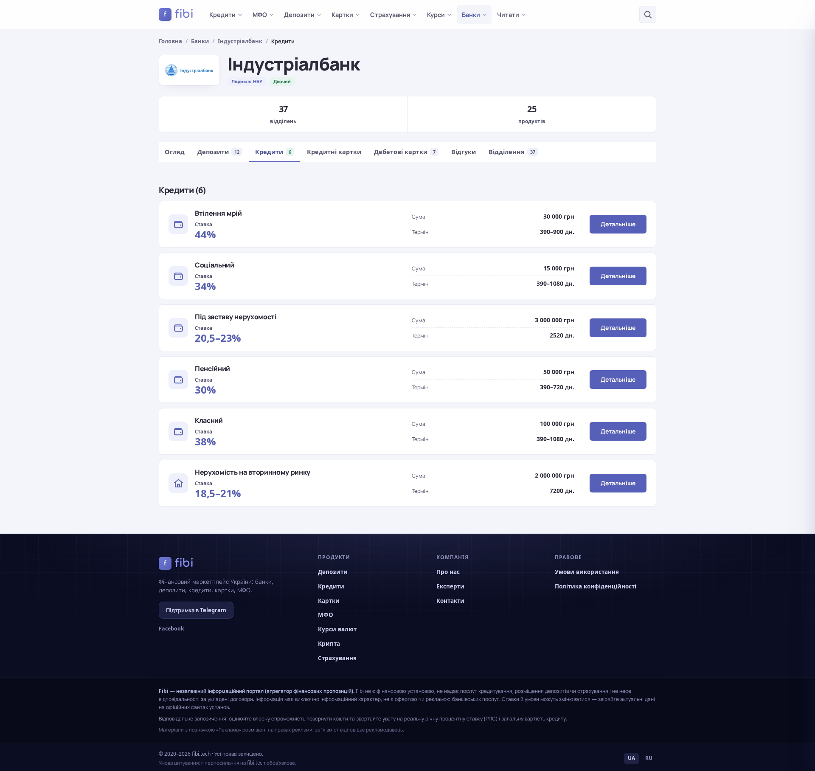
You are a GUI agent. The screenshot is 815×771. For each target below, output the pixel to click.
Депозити (299, 14)
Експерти (450, 586)
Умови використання (587, 572)
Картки (342, 14)
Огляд (175, 151)
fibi (179, 14)
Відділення (512, 151)
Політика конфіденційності (595, 586)
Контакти (450, 601)
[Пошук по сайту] (647, 14)
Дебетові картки (405, 151)
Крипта (329, 643)
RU (648, 758)
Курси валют (337, 629)
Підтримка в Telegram (196, 610)
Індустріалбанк (240, 41)
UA (631, 758)
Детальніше (618, 224)
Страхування (390, 14)
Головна (170, 41)
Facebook (171, 628)
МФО (260, 14)
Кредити (222, 14)
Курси (436, 14)
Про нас (448, 572)
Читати (508, 14)
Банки (471, 14)
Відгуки (463, 151)
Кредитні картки (334, 151)
